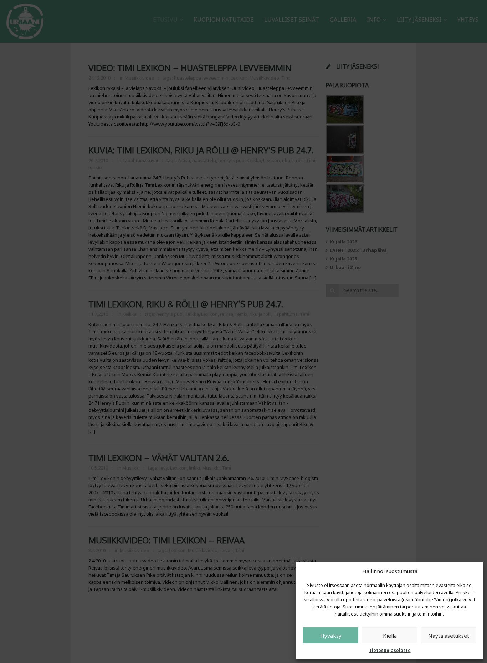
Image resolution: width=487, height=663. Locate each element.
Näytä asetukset (448, 635)
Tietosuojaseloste (390, 650)
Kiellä (390, 635)
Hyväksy (331, 635)
